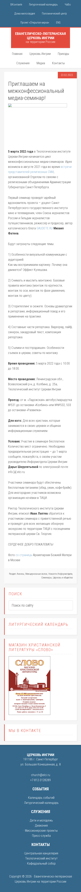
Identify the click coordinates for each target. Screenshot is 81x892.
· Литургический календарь (40, 803)
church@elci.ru (40, 775)
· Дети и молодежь (40, 820)
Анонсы (20, 574)
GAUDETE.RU (45, 228)
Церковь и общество (63, 577)
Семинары (46, 577)
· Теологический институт (41, 858)
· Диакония (40, 825)
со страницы (24, 555)
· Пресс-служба (40, 836)
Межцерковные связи (36, 574)
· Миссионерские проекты (40, 830)
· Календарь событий (40, 798)
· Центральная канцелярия (40, 853)
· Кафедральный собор (41, 863)
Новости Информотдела (60, 574)
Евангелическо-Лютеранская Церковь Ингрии (40, 36)
